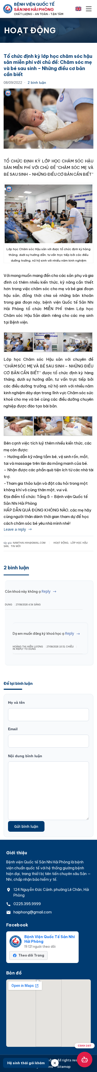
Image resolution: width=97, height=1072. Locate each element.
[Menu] (89, 9)
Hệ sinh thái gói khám (26, 1063)
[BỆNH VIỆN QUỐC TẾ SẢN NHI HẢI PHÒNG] (7, 8)
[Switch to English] (78, 9)
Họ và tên (16, 702)
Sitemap (64, 1066)
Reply (45, 591)
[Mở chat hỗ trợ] (84, 1059)
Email (13, 729)
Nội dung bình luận (25, 756)
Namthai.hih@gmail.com (29, 543)
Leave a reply (15, 529)
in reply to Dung (24, 649)
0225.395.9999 (27, 904)
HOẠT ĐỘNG (61, 543)
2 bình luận (37, 82)
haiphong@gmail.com (32, 912)
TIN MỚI (16, 546)
